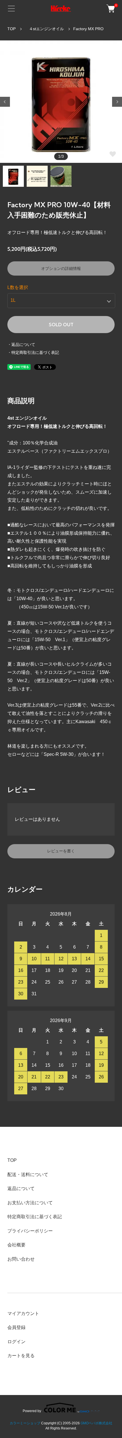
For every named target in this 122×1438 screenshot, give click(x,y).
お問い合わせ (21, 1259)
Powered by (32, 1411)
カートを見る (21, 1355)
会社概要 (16, 1244)
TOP (11, 28)
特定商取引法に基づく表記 (34, 1216)
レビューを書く (61, 851)
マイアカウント (23, 1313)
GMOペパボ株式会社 (96, 1423)
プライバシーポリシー (30, 1230)
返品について (21, 1188)
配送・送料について (27, 1174)
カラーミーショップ (25, 1423)
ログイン (16, 1341)
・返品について (21, 344)
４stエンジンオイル (44, 28)
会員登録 (16, 1327)
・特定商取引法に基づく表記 (33, 352)
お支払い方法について (30, 1202)
